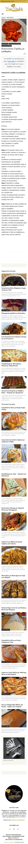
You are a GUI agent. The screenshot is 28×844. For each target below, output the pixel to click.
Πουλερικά (4, 529)
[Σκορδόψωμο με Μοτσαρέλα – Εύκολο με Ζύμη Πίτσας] (14, 355)
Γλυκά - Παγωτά (5, 310)
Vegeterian (5, 563)
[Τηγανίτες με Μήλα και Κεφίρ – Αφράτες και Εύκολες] (14, 555)
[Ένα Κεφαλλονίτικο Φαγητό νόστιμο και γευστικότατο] (14, 328)
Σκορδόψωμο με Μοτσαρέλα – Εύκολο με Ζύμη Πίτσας (11, 365)
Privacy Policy (13, 838)
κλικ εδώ (11, 61)
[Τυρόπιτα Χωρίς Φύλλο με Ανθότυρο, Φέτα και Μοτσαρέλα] (14, 686)
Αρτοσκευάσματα (5, 496)
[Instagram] (14, 829)
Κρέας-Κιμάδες (5, 334)
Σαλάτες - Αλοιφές (6, 462)
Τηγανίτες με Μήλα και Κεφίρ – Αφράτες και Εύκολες (12, 543)
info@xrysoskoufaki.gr (18, 820)
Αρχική (3, 17)
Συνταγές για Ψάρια (6, 45)
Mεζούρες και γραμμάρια (14, 839)
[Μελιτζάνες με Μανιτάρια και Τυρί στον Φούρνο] (14, 589)
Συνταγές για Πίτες (6, 694)
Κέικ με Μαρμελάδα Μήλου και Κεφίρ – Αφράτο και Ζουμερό (12, 705)
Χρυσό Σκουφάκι (9, 842)
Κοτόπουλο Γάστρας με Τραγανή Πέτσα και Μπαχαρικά (12, 509)
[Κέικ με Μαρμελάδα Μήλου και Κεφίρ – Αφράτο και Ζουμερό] (14, 718)
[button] (2, 14)
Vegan (3, 285)
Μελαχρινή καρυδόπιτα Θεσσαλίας (13, 313)
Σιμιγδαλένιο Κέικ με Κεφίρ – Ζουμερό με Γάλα (11, 641)
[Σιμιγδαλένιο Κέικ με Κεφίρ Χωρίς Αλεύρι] (14, 421)
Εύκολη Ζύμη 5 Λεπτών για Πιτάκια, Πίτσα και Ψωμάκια (13, 609)
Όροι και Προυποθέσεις (13, 834)
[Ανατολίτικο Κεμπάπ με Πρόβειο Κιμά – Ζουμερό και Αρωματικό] (14, 382)
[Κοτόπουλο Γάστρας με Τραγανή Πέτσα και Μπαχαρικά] (14, 521)
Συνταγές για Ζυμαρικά (14, 43)
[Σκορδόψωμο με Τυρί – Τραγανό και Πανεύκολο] (14, 487)
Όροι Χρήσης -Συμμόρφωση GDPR (13, 836)
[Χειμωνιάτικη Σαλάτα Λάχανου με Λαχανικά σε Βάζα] (14, 453)
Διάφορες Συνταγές (6, 361)
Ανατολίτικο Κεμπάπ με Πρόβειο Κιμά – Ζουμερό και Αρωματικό (12, 392)
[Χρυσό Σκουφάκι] (14, 7)
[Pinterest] (18, 829)
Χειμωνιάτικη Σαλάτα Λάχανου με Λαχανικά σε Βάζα (13, 441)
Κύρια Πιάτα (10, 17)
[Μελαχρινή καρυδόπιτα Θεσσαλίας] (14, 305)
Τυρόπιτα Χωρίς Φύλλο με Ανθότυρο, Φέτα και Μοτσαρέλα (14, 673)
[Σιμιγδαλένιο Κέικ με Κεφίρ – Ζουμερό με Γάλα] (14, 654)
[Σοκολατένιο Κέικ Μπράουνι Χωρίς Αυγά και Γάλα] (14, 280)
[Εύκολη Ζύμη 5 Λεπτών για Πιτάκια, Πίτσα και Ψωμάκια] (14, 621)
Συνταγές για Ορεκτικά (7, 597)
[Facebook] (9, 829)
